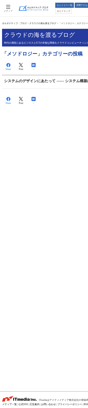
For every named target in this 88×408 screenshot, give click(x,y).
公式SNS (23, 404)
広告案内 (34, 404)
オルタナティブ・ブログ (14, 23)
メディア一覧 (9, 404)
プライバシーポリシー (70, 404)
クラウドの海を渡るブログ (42, 23)
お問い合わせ (48, 404)
